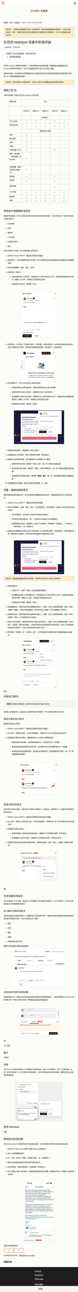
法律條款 (38, 1271)
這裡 (64, 32)
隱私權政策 (39, 1275)
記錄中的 (12, 916)
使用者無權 (18, 578)
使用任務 (57, 464)
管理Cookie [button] (39, 1279)
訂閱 (19, 54)
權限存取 (49, 82)
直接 (31, 68)
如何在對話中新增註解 (39, 1000)
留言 (52, 68)
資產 (41, 256)
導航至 (28, 256)
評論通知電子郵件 (18, 76)
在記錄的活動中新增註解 (19, 946)
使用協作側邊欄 (57, 66)
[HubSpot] (2, 3)
